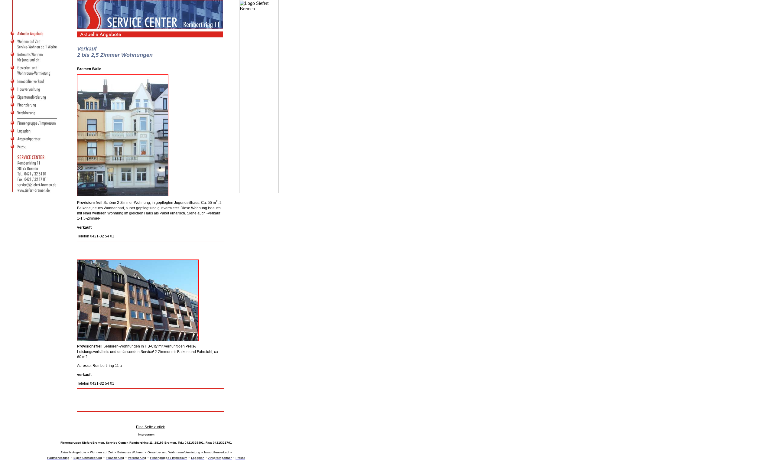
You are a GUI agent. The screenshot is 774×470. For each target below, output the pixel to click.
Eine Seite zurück (150, 427)
